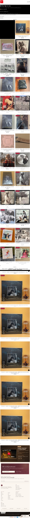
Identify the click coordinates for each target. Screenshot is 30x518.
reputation (9, 495)
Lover (1, 496)
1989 (1, 495)
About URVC (2, 503)
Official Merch (18, 489)
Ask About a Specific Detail (20, 496)
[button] (28, 2)
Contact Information (18, 495)
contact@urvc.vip (5, 11)
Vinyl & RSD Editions (19, 488)
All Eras (2, 500)
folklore (9, 496)
